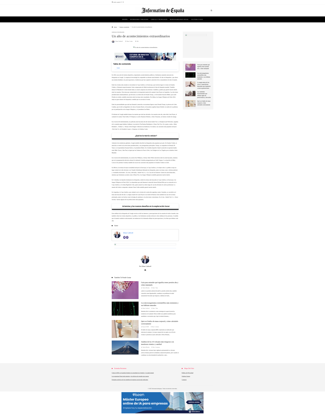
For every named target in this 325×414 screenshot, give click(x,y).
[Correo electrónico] (124, 237)
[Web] (127, 237)
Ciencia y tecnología (118, 32)
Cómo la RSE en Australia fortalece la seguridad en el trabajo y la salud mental (133, 373)
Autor (118, 68)
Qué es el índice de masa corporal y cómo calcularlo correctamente (203, 103)
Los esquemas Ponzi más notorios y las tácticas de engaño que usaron (130, 376)
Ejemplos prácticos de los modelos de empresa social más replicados (130, 379)
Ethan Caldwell (128, 233)
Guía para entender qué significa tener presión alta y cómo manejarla (203, 66)
